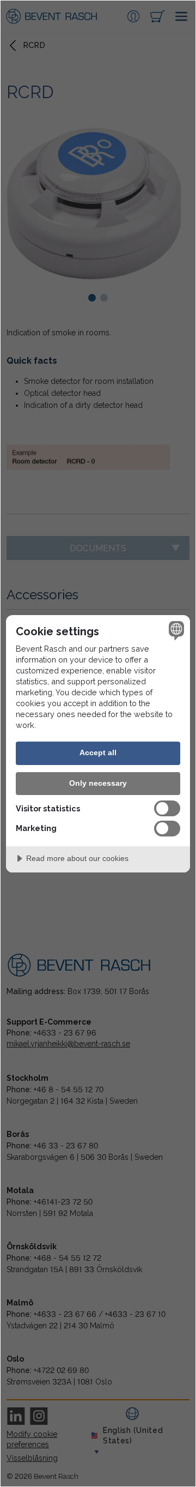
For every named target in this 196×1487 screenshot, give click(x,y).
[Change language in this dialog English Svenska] (175, 630)
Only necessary (98, 783)
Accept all (98, 752)
